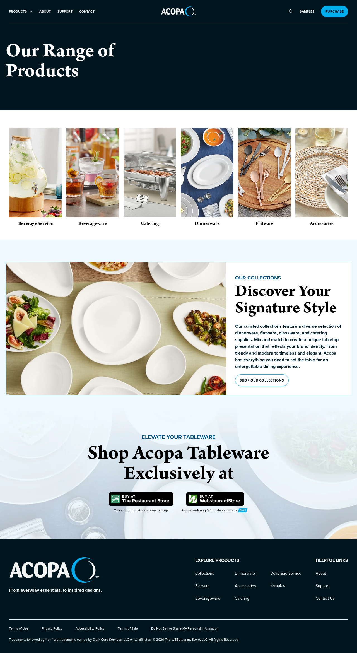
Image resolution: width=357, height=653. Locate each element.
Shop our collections (262, 380)
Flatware (202, 586)
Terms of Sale (128, 628)
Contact (87, 11)
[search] (290, 11)
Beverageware (207, 598)
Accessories (245, 586)
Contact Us (325, 598)
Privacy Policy (52, 628)
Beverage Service (286, 573)
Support (65, 11)
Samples (307, 11)
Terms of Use (18, 628)
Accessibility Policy (90, 628)
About (45, 11)
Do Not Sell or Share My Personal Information (185, 628)
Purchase (334, 11)
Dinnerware (245, 573)
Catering (242, 598)
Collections (204, 573)
